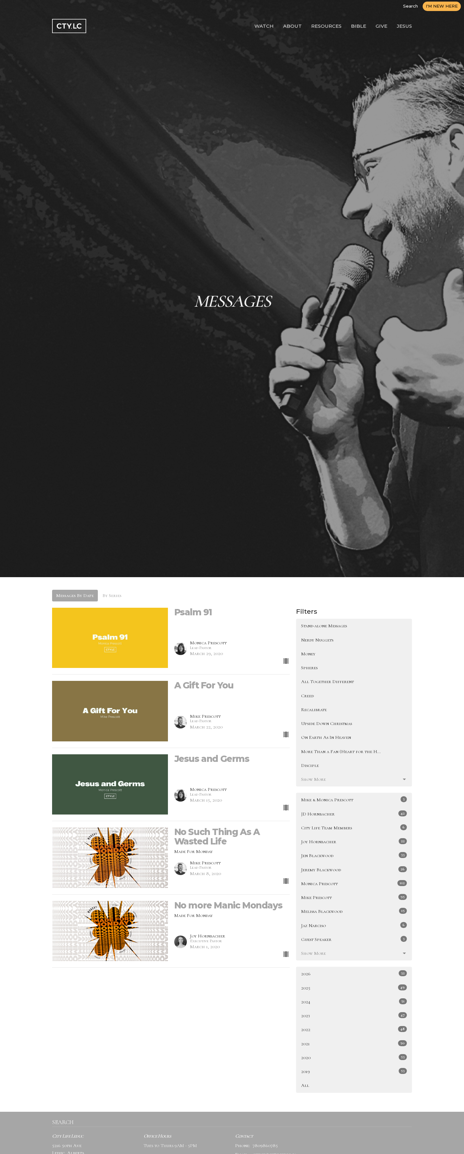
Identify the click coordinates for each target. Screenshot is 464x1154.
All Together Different (327, 681)
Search (410, 6)
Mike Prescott (353, 897)
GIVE (381, 26)
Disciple (310, 765)
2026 (353, 974)
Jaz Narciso (353, 925)
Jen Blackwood (353, 855)
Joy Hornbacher (353, 841)
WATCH (264, 26)
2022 (353, 1029)
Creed (307, 696)
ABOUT (292, 26)
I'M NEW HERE (442, 6)
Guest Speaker (353, 939)
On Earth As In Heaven (326, 737)
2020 (353, 1057)
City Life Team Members (353, 828)
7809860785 (265, 1145)
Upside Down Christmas (326, 723)
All (305, 1085)
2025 (353, 988)
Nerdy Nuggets (317, 640)
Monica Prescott (353, 883)
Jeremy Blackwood (353, 870)
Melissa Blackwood (353, 911)
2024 (353, 1002)
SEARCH (63, 1122)
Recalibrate (314, 709)
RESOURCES (326, 26)
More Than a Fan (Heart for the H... (341, 751)
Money (308, 654)
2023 (353, 1015)
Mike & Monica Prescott (353, 800)
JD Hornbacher (353, 814)
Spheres (309, 667)
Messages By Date (75, 595)
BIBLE (358, 26)
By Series (112, 595)
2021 (353, 1044)
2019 (353, 1071)
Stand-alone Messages (324, 626)
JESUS (404, 26)
